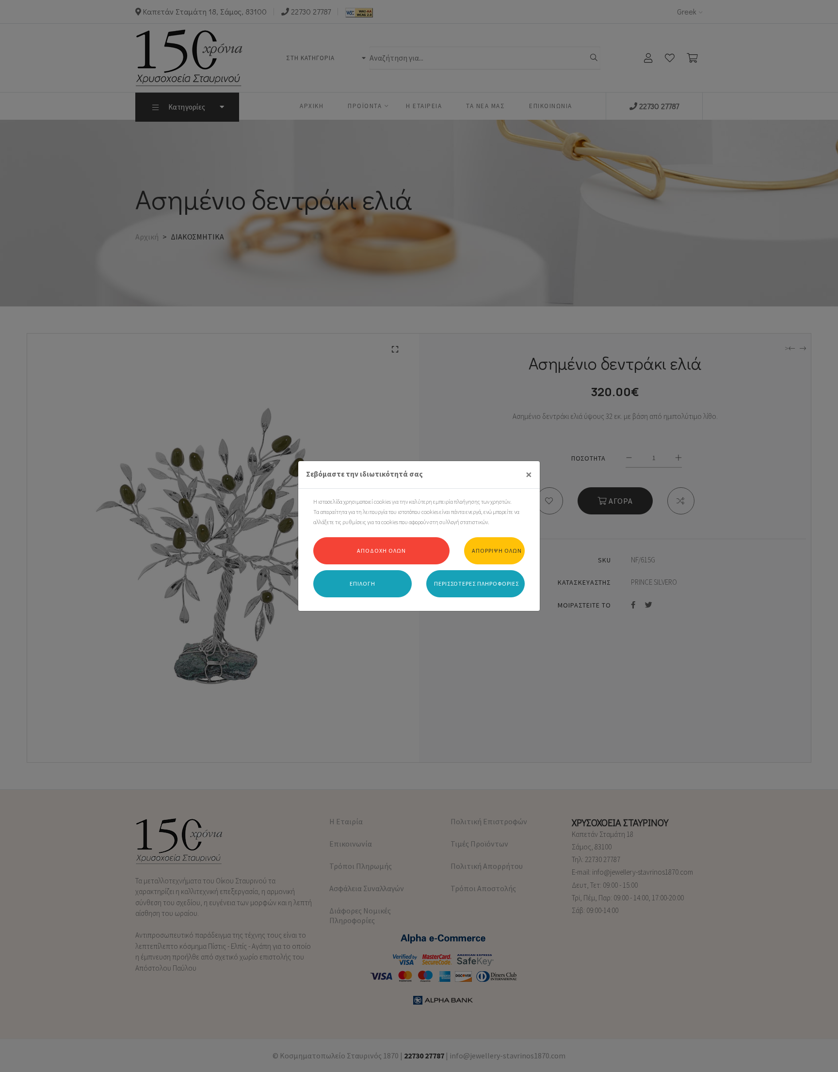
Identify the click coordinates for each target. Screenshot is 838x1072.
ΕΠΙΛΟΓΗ (362, 583)
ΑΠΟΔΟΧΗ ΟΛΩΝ (381, 550)
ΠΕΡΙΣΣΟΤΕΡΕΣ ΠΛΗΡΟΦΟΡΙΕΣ (476, 583)
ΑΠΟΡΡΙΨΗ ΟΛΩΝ (497, 550)
